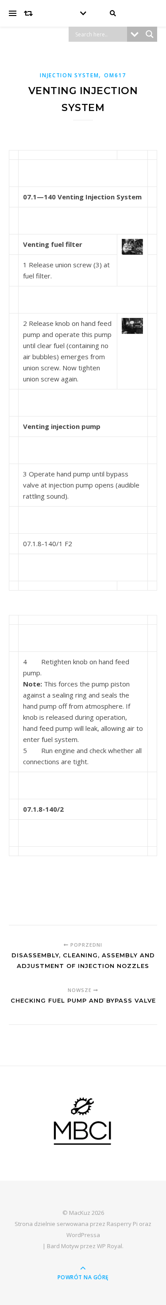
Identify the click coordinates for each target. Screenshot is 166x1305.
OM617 (115, 75)
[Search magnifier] (149, 34)
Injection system (69, 75)
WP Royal (109, 1246)
